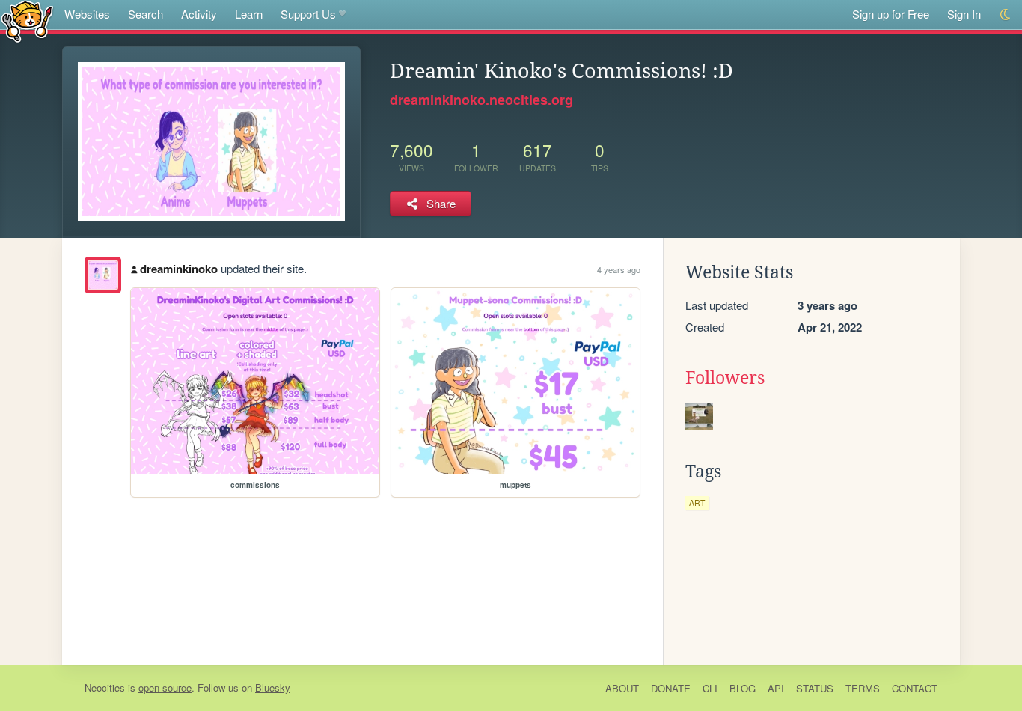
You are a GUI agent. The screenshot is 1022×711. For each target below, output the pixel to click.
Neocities (105, 687)
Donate (671, 688)
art (697, 502)
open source (165, 687)
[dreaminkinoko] (103, 275)
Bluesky (272, 687)
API (776, 688)
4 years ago (618, 269)
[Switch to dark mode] (1006, 14)
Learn (249, 14)
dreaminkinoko (179, 268)
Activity (199, 14)
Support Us (308, 14)
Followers (725, 378)
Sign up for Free (890, 14)
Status (814, 688)
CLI (710, 688)
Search (145, 14)
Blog (742, 688)
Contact (914, 688)
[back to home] (27, 20)
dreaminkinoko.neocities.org (481, 99)
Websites (87, 14)
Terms (862, 688)
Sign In (964, 14)
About (622, 688)
